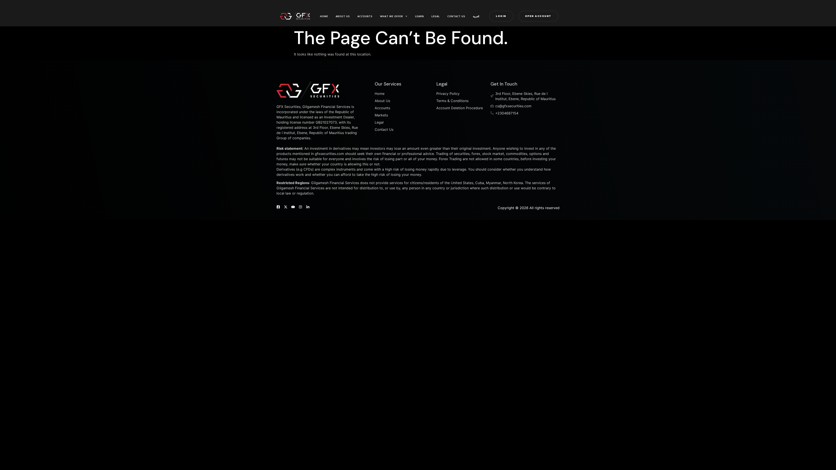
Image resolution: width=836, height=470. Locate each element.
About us (343, 16)
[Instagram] (300, 207)
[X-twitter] (285, 207)
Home (324, 16)
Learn (419, 16)
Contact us (456, 16)
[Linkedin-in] (308, 207)
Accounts (364, 16)
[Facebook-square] (278, 207)
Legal (435, 16)
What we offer (391, 16)
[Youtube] (293, 207)
